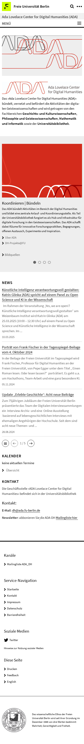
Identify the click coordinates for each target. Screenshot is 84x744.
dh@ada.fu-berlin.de (26, 510)
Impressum (13, 602)
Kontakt (12, 595)
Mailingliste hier (67, 517)
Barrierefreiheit (16, 615)
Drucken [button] (12, 669)
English (11, 681)
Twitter (13, 640)
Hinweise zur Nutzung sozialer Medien (24, 648)
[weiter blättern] (81, 204)
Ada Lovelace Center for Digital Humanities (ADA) (40, 16)
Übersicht (12, 470)
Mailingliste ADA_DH (19, 564)
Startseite (13, 589)
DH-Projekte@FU (15, 243)
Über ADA (10, 237)
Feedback (13, 675)
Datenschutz (14, 608)
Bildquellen (12, 255)
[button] (5, 443)
